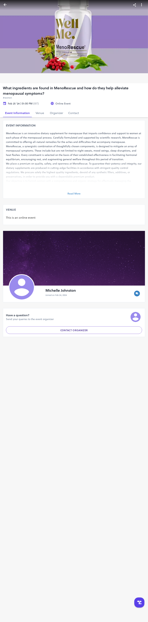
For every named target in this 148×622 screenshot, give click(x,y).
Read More (74, 193)
